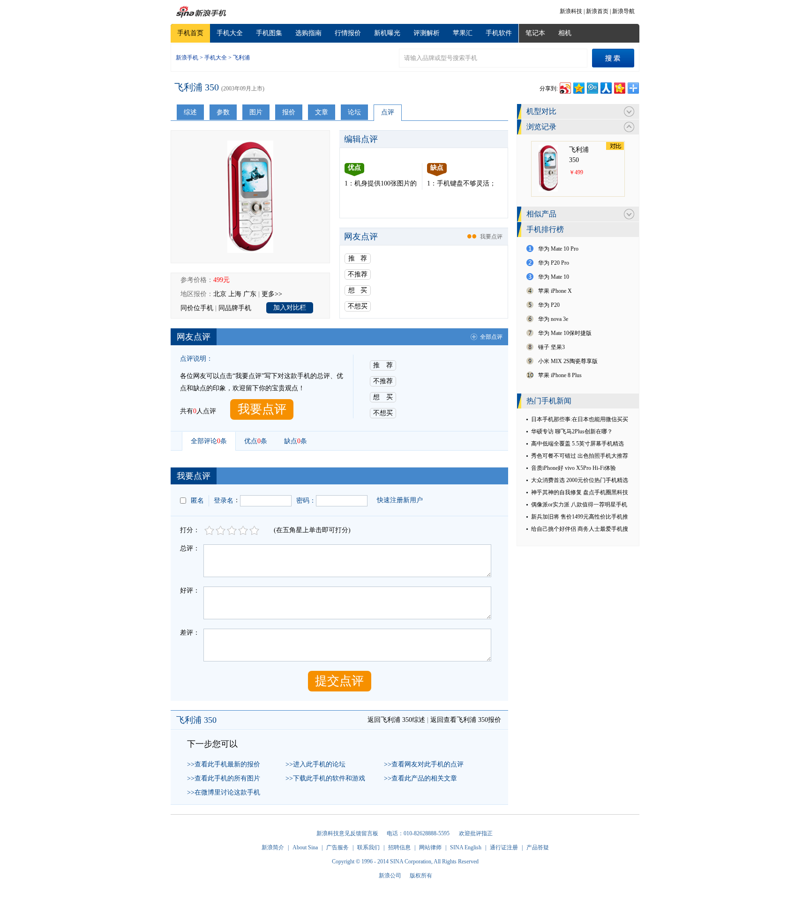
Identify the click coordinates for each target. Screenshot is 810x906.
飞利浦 (241, 57)
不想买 (358, 306)
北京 (219, 293)
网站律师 (430, 847)
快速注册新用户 (400, 500)
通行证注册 (504, 847)
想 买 (357, 290)
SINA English (465, 847)
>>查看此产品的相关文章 (420, 778)
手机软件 (499, 33)
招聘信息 (399, 847)
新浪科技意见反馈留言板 (347, 833)
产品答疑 (537, 847)
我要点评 (491, 236)
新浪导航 (623, 11)
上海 (234, 293)
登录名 (223, 500)
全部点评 (491, 337)
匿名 (197, 500)
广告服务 (337, 847)
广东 (249, 293)
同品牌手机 (234, 308)
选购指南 (308, 33)
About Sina (305, 847)
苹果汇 (462, 33)
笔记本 (535, 33)
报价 (288, 112)
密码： (306, 500)
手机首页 (190, 33)
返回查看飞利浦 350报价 (465, 719)
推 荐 (357, 258)
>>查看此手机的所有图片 (223, 778)
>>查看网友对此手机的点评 (424, 764)
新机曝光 (387, 33)
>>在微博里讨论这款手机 (223, 792)
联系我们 (368, 847)
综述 (190, 112)
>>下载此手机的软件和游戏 (325, 778)
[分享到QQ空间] (578, 87)
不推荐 (358, 274)
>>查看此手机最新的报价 (223, 764)
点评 (387, 112)
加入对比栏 (289, 307)
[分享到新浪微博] (564, 87)
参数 (223, 112)
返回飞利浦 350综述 (396, 719)
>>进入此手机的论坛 (315, 764)
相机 (564, 33)
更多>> (272, 293)
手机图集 (269, 33)
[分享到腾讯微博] (592, 87)
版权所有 (421, 875)
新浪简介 (273, 847)
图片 (255, 112)
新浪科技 (571, 11)
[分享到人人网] (605, 87)
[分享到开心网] (619, 87)
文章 (321, 112)
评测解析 (426, 33)
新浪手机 (187, 57)
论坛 (354, 112)
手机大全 (230, 33)
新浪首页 (597, 11)
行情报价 (348, 33)
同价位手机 (196, 308)
